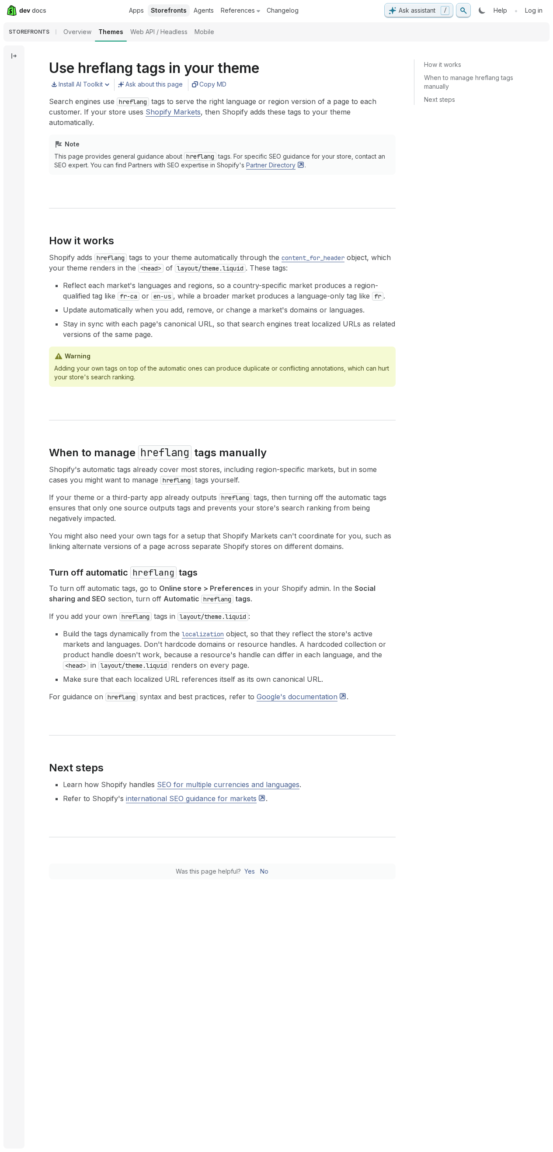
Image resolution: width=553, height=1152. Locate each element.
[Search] (463, 10)
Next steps (439, 99)
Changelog (283, 10)
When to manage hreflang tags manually (468, 82)
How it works (442, 64)
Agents (204, 10)
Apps (136, 10)
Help (500, 10)
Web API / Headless (159, 31)
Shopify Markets (173, 112)
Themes (110, 31)
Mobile (204, 31)
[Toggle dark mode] (482, 10)
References (238, 10)
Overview (77, 31)
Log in (534, 10)
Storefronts (169, 10)
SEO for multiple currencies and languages (228, 784)
